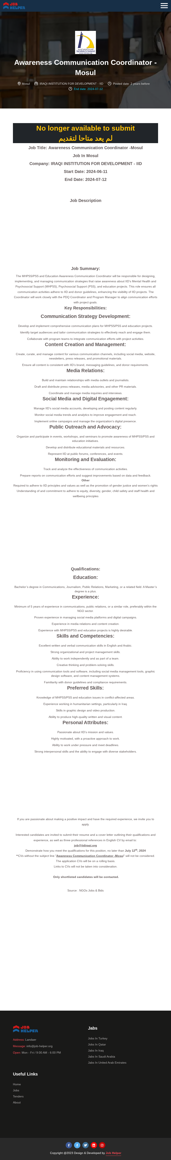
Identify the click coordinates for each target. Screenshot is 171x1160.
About (17, 1102)
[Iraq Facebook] (77, 1145)
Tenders (18, 1096)
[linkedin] (94, 1145)
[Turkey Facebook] (69, 1145)
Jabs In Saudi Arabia (101, 1056)
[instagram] (102, 1145)
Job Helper (113, 1153)
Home (17, 1084)
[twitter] (85, 1145)
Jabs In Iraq (96, 1050)
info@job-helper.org (39, 1046)
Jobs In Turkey (97, 1038)
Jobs (16, 1090)
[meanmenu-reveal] (166, 4)
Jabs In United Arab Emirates (107, 1062)
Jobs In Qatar (97, 1044)
